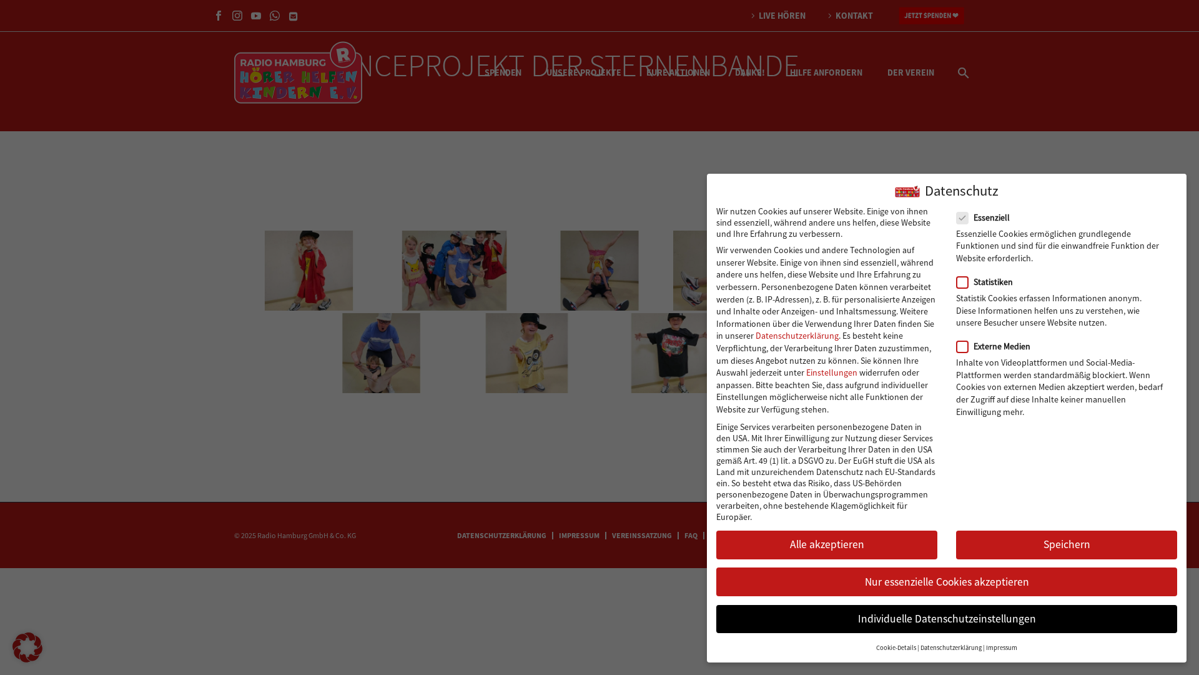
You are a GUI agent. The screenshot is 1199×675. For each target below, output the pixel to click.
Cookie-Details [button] (896, 648)
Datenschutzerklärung (797, 335)
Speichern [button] (1067, 544)
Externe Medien (1002, 346)
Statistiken (993, 282)
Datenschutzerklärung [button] (951, 648)
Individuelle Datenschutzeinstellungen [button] (947, 619)
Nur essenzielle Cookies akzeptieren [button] (947, 582)
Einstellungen (831, 372)
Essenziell (992, 217)
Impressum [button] (1001, 648)
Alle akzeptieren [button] (827, 544)
